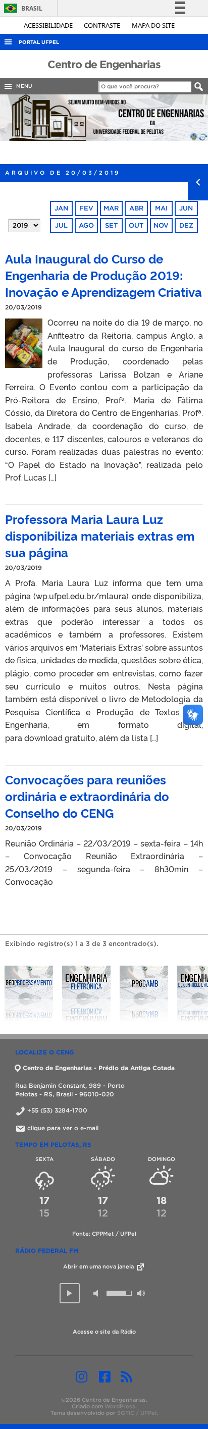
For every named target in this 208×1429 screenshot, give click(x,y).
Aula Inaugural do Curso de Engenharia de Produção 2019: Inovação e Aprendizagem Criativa (103, 275)
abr (136, 208)
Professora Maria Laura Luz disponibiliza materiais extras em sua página (99, 535)
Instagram (81, 1376)
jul (61, 225)
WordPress (120, 1406)
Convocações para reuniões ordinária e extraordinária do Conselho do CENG (87, 796)
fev (86, 208)
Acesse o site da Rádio (104, 1332)
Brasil (21, 8)
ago (86, 225)
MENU (22, 86)
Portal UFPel (39, 42)
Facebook (105, 1376)
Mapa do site (153, 25)
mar (111, 208)
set (111, 225)
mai (161, 208)
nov (161, 225)
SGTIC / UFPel (137, 1413)
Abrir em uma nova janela (99, 1266)
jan (61, 208)
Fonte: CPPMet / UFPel (104, 1234)
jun (186, 208)
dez (186, 225)
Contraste (103, 25)
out (136, 225)
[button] (70, 1293)
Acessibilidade (49, 25)
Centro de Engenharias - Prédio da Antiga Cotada (99, 1068)
